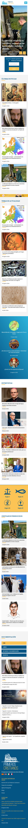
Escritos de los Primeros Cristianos (11, 782)
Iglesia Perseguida (6, 787)
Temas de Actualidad (7, 785)
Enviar (14, 69)
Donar (3, 793)
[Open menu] (25, 3)
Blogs (3, 790)
